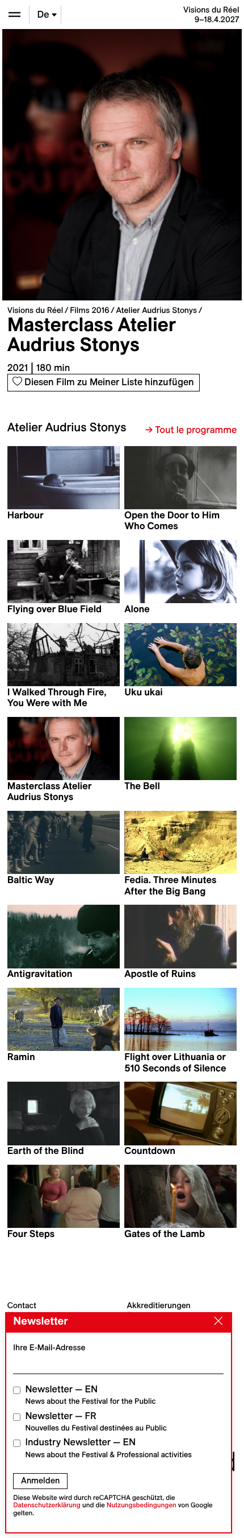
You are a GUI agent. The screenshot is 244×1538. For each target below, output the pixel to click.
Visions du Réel (35, 310)
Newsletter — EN (91, 1394)
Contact (21, 1305)
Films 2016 (89, 310)
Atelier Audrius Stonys (156, 310)
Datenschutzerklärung (47, 1505)
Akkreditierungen (159, 1305)
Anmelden (40, 1480)
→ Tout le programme (191, 430)
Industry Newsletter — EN (109, 1447)
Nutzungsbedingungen (141, 1505)
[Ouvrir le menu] (14, 14)
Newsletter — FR (96, 1421)
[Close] (216, 1322)
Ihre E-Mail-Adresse (49, 1347)
